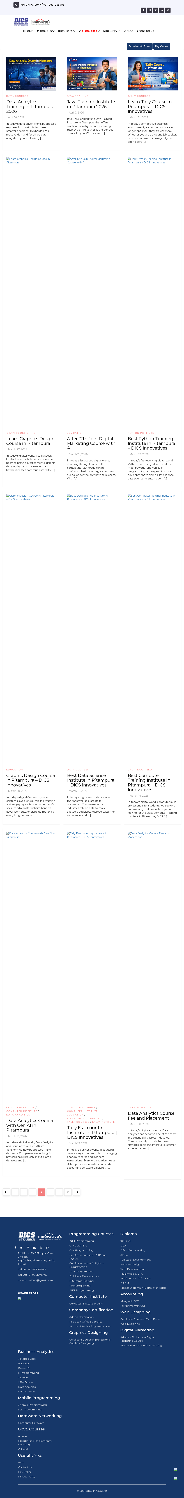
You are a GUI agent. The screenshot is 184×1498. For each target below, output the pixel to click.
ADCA (124, 1255)
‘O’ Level (125, 1241)
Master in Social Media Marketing (141, 1345)
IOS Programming (30, 1409)
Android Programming (32, 1404)
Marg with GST (129, 1301)
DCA (123, 1245)
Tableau (23, 1377)
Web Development (132, 1269)
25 (69, 1192)
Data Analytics (18, 1114)
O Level (23, 1449)
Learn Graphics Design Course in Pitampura (30, 441)
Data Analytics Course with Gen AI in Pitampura (29, 1125)
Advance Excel (27, 1358)
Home (29, 31)
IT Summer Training (81, 1281)
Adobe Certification (81, 1317)
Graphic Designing (21, 433)
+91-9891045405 (53, 4)
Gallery (111, 31)
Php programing (80, 1285)
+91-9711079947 (30, 4)
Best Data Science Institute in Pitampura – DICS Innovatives (90, 780)
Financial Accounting (84, 1118)
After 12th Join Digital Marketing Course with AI (91, 443)
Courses (67, 31)
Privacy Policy (26, 1476)
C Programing (78, 1245)
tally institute (103, 1122)
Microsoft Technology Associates (90, 1326)
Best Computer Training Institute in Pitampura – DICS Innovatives (149, 782)
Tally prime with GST (132, 1305)
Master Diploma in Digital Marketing (143, 1287)
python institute (141, 433)
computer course (20, 1107)
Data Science (26, 1391)
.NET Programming (81, 1241)
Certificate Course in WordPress (140, 1319)
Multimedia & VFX (131, 1273)
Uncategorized (140, 769)
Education (75, 433)
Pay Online (161, 46)
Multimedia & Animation (135, 1278)
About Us (45, 31)
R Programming (28, 1372)
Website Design (130, 1264)
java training (78, 96)
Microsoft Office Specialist (85, 1321)
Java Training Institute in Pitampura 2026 (91, 104)
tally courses (139, 96)
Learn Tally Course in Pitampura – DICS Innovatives (150, 106)
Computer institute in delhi (86, 1303)
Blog (130, 31)
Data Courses (17, 96)
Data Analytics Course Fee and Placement (151, 1116)
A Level (22, 1436)
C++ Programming (81, 1250)
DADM (124, 1283)
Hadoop (23, 1363)
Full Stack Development (84, 1276)
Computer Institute (21, 1111)
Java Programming (81, 1271)
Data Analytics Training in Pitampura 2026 (29, 106)
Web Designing (130, 1323)
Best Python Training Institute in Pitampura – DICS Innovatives (151, 443)
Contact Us (146, 31)
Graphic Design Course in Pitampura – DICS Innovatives (30, 780)
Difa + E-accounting (132, 1250)
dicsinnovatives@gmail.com (35, 1280)
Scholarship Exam (140, 46)
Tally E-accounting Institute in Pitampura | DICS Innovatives (92, 1132)
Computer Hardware (31, 1422)
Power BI (24, 1368)
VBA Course (25, 1382)
